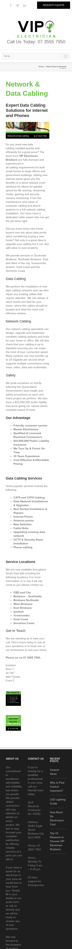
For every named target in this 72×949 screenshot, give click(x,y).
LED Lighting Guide (57, 801)
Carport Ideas (54, 771)
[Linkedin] (24, 5)
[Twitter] (17, 5)
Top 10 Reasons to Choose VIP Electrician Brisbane (57, 841)
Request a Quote (53, 5)
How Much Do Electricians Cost (57, 818)
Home (41, 66)
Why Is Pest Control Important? (57, 786)
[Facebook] (10, 5)
